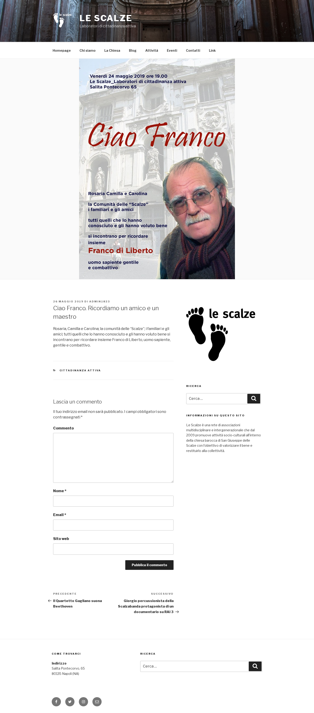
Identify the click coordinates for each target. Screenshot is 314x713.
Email (59, 515)
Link (212, 50)
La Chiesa (112, 50)
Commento (63, 428)
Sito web (61, 539)
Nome (59, 491)
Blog (133, 50)
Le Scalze (106, 18)
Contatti (193, 50)
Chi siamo (88, 50)
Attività (151, 50)
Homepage (62, 50)
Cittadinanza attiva (80, 370)
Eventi (172, 50)
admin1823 (99, 301)
